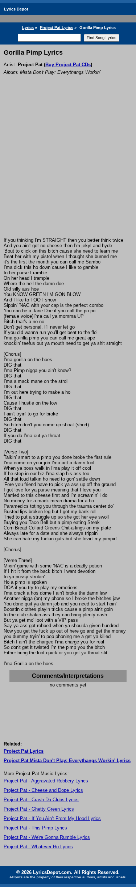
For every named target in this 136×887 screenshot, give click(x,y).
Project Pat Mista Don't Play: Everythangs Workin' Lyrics (67, 760)
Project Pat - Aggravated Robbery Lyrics (46, 780)
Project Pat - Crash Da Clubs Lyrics (41, 799)
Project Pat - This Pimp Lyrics (35, 828)
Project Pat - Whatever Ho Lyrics (38, 846)
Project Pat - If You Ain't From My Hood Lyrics (52, 818)
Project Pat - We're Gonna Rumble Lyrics (47, 837)
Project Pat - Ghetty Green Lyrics (39, 809)
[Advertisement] (68, 166)
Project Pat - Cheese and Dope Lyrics (43, 790)
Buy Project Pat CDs (68, 64)
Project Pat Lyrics (56, 27)
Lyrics (28, 27)
